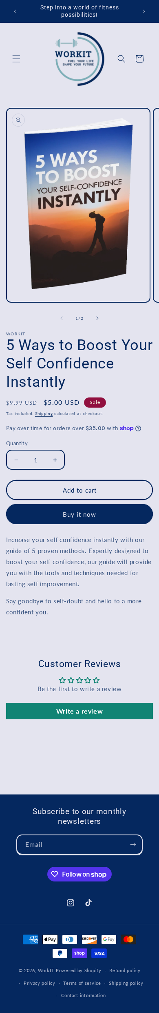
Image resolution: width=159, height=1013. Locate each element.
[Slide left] (62, 318)
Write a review (79, 711)
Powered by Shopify (79, 970)
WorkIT (46, 970)
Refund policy (124, 970)
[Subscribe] (133, 844)
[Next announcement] (144, 11)
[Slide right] (97, 318)
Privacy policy (39, 983)
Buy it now (79, 514)
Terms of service (82, 983)
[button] (16, 59)
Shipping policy (126, 983)
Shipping (44, 413)
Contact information (83, 995)
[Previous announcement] (15, 11)
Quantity (17, 443)
